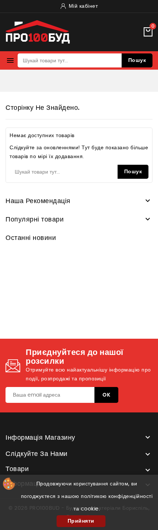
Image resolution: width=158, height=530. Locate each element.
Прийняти (81, 521)
